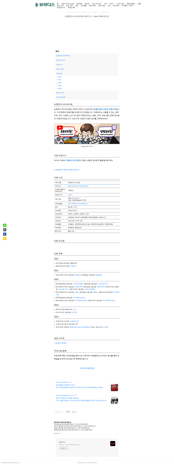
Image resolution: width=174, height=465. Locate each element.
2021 (59, 79)
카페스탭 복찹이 (78, 284)
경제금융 (79, 3)
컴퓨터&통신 (131, 3)
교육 (105, 3)
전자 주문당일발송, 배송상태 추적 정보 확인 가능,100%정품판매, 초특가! (79, 387)
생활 (139, 3)
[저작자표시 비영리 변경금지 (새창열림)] (74, 412)
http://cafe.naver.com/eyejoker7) (81, 327)
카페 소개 (59, 64)
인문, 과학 (69, 5)
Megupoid (78, 275)
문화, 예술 (101, 5)
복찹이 (77, 292)
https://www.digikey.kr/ (62, 382)
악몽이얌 (73, 266)
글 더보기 (57, 433)
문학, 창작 (92, 5)
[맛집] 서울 (71, 7)
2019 (59, 85)
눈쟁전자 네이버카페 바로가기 (68, 170)
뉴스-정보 (81, 20)
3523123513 (79, 287)
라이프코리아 (16, 462)
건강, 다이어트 (96, 3)
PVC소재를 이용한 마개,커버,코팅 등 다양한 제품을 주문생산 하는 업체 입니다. (81, 400)
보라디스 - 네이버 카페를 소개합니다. (69, 444)
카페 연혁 (59, 73)
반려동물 (84, 5)
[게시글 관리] (62, 412)
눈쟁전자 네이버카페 (63, 55)
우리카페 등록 (60, 97)
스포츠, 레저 (120, 3)
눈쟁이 (70, 195)
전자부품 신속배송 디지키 (65, 385)
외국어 (111, 3)
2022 (59, 77)
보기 (74, 309)
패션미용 (116, 5)
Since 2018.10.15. (74, 203)
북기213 (74, 312)
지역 (109, 5)
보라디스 (62, 442)
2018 (59, 88)
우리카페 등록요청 (87, 368)
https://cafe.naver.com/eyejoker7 (78, 186)
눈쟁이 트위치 (61, 343)
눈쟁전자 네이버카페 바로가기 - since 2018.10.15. (87, 16)
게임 (76, 5)
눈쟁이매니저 (74, 321)
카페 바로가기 (60, 60)
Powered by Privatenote (7, 462)
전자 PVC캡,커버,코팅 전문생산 (67, 398)
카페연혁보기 (84, 203)
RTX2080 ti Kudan (79, 297)
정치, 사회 (60, 5)
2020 (59, 82)
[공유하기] (59, 412)
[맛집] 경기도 (61, 7)
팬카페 (87, 3)
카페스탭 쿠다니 (103, 284)
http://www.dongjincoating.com (64, 395)
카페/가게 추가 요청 (67, 3)
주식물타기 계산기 (127, 5)
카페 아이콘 (60, 69)
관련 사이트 (60, 92)
